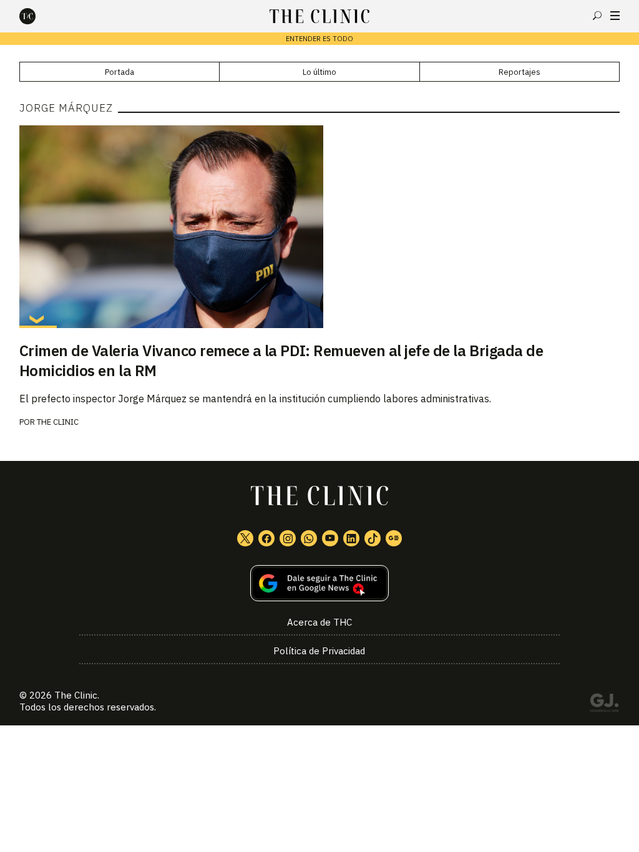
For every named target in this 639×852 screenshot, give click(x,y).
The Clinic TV (330, 538)
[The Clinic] (38, 16)
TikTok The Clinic (372, 538)
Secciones (615, 15)
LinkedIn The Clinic (351, 538)
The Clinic (58, 422)
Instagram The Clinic (288, 538)
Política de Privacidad (319, 651)
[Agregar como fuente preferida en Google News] (319, 583)
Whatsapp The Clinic (309, 538)
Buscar (597, 15)
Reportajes (519, 72)
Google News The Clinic (394, 538)
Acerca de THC (319, 622)
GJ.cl (604, 704)
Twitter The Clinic (245, 538)
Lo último (319, 72)
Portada (119, 72)
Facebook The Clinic (266, 538)
